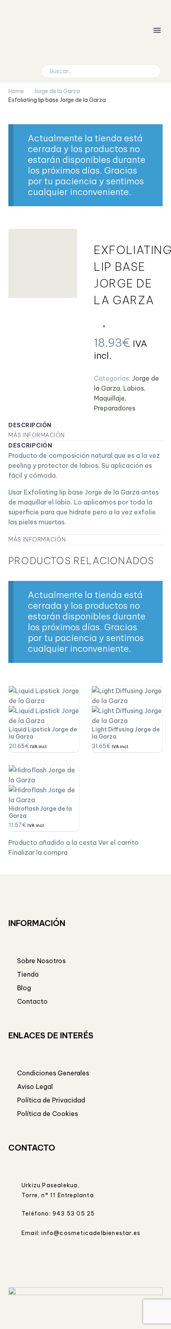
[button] (151, 71)
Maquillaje (109, 398)
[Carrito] (142, 30)
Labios (133, 388)
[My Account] (126, 30)
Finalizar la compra (38, 852)
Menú (157, 30)
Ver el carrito (118, 842)
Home (16, 91)
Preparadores (114, 408)
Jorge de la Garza (57, 91)
